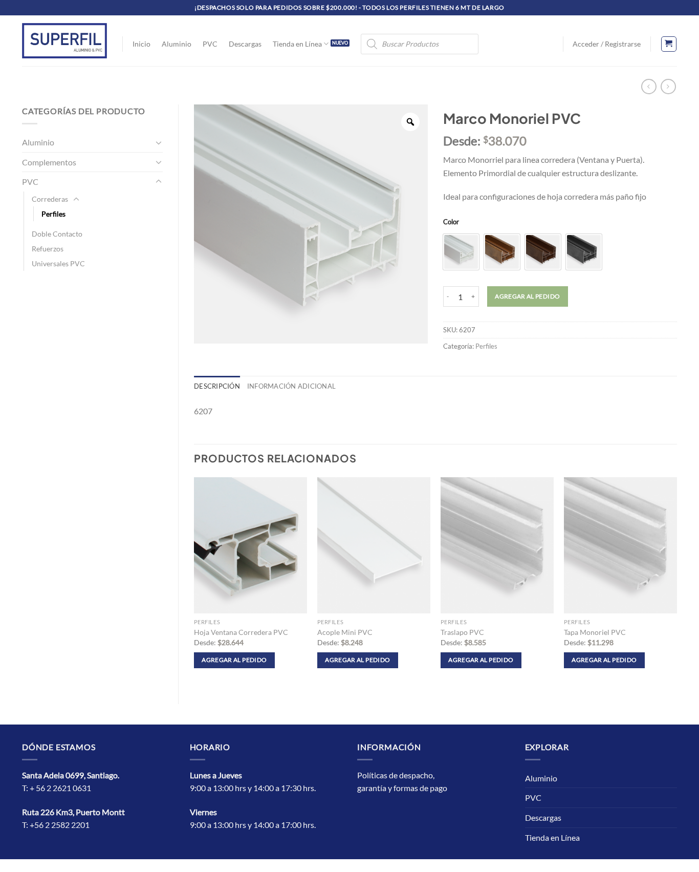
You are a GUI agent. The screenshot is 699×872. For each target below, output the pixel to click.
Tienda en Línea (297, 43)
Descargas (245, 43)
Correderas (50, 199)
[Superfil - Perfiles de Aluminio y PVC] (64, 40)
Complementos (49, 162)
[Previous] (194, 582)
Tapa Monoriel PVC (595, 632)
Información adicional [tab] (291, 386)
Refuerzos (47, 248)
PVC (210, 43)
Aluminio (176, 43)
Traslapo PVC (462, 632)
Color (451, 222)
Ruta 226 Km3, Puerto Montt (73, 812)
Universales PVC (58, 263)
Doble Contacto (57, 233)
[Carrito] (668, 44)
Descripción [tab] (217, 386)
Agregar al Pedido (527, 296)
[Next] (676, 582)
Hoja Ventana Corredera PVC (241, 632)
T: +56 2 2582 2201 (56, 825)
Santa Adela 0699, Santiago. (71, 775)
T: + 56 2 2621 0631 (56, 788)
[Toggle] (159, 142)
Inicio (141, 43)
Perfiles (53, 213)
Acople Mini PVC (345, 632)
